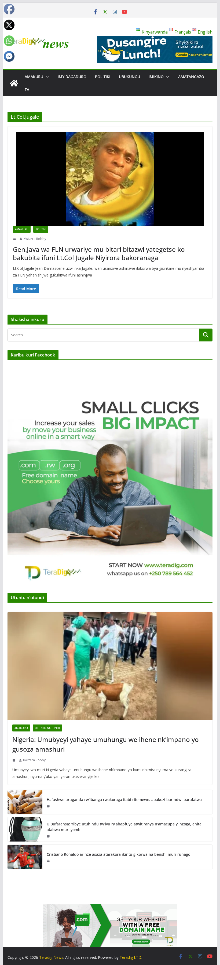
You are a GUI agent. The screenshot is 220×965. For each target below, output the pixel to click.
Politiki (102, 76)
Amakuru (34, 76)
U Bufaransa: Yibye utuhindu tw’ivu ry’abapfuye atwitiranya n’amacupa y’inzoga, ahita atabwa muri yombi (124, 826)
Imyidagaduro (72, 76)
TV (27, 89)
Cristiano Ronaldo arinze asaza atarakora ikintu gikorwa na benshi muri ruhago (118, 854)
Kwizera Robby (35, 238)
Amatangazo (191, 76)
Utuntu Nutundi (47, 728)
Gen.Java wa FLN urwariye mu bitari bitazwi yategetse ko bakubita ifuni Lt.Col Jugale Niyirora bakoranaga (99, 253)
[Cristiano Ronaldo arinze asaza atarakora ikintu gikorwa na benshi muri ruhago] (25, 857)
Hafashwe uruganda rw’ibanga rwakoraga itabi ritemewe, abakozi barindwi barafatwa (124, 799)
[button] (46, 77)
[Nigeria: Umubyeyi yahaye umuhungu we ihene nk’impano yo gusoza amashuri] (110, 666)
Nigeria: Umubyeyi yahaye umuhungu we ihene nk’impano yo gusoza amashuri (105, 744)
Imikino (156, 76)
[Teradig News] (14, 83)
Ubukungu (129, 76)
